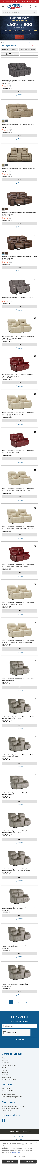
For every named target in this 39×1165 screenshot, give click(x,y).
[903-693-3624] (30, 6)
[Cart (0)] (36, 6)
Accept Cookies (28, 1161)
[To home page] (14, 6)
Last (27, 1002)
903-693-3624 (11, 1094)
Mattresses (5, 1060)
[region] (19, 1152)
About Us (5, 1072)
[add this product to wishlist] (35, 62)
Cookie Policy (16, 1152)
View (19, 91)
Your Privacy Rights (19, 1156)
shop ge (19, 37)
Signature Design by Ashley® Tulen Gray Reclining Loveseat (17, 297)
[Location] (25, 6)
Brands (4, 1067)
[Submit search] (34, 12)
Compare (20, 94)
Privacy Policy (19, 1140)
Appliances (5, 1063)
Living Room (19, 43)
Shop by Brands (7, 1077)
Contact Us (5, 1075)
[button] (3, 6)
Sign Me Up (19, 1039)
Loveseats (27, 43)
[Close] (37, 1143)
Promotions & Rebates (9, 1065)
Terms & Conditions (19, 1137)
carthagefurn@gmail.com (14, 1097)
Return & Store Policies (9, 1079)
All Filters (11, 54)
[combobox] (29, 54)
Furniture (11, 43)
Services (4, 1070)
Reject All (10, 1161)
